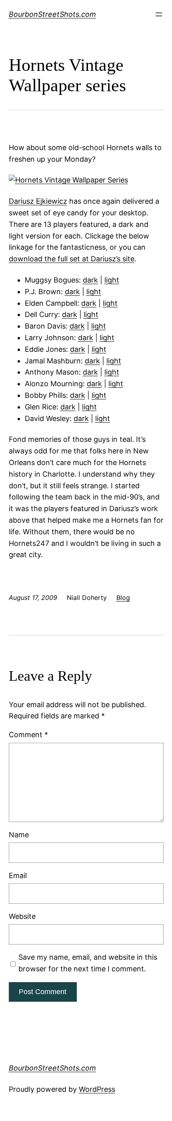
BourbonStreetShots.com (52, 14)
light (111, 280)
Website (22, 916)
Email (18, 875)
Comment (28, 734)
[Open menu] (159, 14)
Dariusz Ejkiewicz (38, 201)
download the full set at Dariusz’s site (71, 259)
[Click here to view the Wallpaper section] (68, 180)
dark (90, 280)
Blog (123, 598)
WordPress (97, 1089)
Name (19, 834)
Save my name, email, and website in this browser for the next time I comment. (87, 963)
